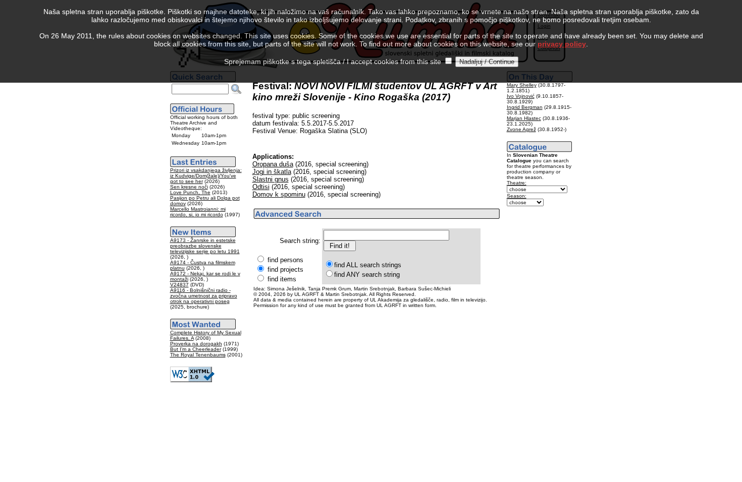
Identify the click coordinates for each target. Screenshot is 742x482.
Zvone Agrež (521, 129)
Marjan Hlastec (524, 118)
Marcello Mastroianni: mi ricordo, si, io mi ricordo (198, 211)
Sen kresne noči (189, 187)
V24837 (179, 284)
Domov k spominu (278, 194)
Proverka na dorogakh (196, 343)
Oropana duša (272, 164)
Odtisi (261, 187)
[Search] (236, 89)
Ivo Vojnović (521, 96)
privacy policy (562, 44)
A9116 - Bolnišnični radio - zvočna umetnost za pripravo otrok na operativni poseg (203, 295)
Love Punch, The (190, 192)
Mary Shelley (522, 85)
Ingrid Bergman (525, 107)
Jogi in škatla (271, 171)
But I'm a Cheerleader (195, 349)
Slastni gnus (270, 179)
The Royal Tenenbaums (198, 354)
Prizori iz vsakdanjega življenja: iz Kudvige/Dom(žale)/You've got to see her (206, 175)
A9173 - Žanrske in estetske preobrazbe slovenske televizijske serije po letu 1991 (205, 245)
